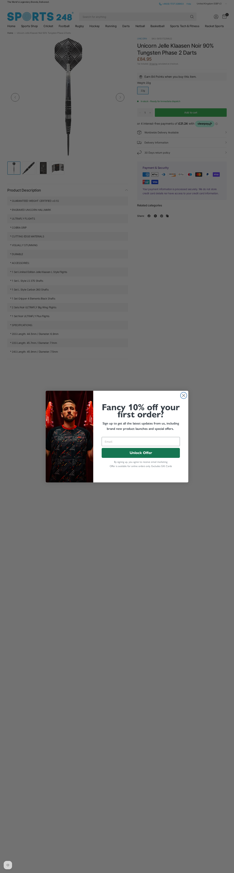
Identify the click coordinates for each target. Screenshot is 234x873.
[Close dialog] (183, 395)
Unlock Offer (141, 453)
